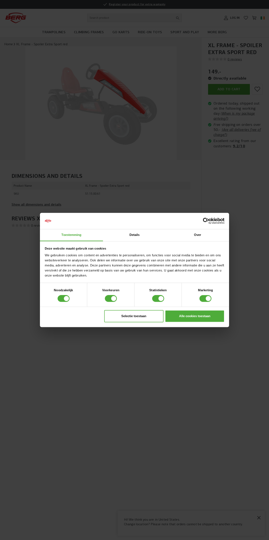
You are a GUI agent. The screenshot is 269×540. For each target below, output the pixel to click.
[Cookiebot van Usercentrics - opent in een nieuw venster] (206, 221)
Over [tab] (197, 235)
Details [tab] (134, 235)
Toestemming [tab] (71, 235)
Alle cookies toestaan (194, 316)
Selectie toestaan (133, 316)
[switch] (111, 298)
